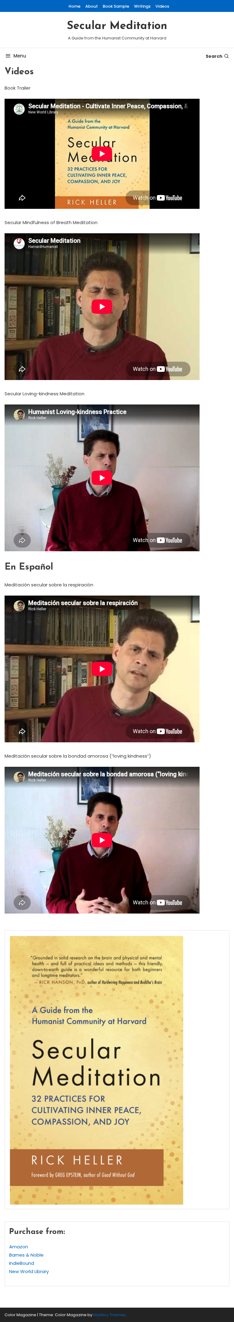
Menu (19, 56)
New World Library (29, 1271)
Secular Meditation (117, 26)
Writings (142, 6)
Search (214, 56)
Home (74, 6)
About (91, 6)
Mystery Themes (109, 1315)
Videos (162, 6)
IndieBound (21, 1263)
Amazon (18, 1246)
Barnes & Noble (26, 1255)
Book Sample (116, 6)
